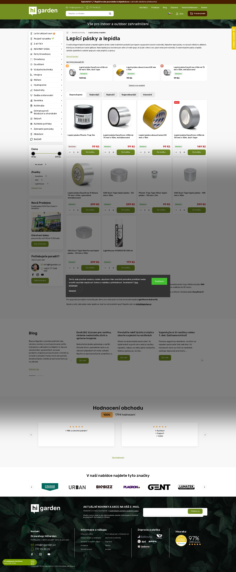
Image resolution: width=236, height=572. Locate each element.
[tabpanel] (95, 347)
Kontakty (144, 7)
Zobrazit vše (34, 369)
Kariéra (204, 7)
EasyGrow (41, 176)
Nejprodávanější (129, 95)
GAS (38, 180)
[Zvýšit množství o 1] (78, 152)
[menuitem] (46, 33)
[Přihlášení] (179, 13)
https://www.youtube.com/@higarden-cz (50, 554)
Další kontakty (40, 280)
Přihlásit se (195, 511)
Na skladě (40, 164)
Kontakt (108, 549)
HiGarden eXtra (87, 534)
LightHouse (41, 184)
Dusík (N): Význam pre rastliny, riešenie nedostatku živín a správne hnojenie (93, 335)
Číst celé (82, 361)
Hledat (110, 13)
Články (107, 545)
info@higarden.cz (52, 264)
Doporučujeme (75, 95)
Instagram (40, 554)
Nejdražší (110, 95)
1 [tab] (32, 375)
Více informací (40, 244)
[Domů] (67, 32)
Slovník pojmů (86, 549)
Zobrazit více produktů (137, 85)
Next (202, 360)
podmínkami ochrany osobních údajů (124, 511)
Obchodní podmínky (113, 538)
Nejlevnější (94, 95)
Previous (72, 360)
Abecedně (147, 95)
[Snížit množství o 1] (70, 152)
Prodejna (155, 7)
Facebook (32, 554)
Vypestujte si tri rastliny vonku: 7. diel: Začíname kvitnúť (177, 334)
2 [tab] (40, 375)
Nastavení (72, 291)
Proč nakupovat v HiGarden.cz (117, 534)
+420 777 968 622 (50, 269)
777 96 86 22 (42, 549)
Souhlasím (159, 281)
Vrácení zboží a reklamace (91, 538)
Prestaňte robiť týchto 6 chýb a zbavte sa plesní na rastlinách (136, 334)
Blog (165, 7)
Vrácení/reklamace (190, 7)
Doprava (174, 7)
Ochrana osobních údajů (90, 542)
